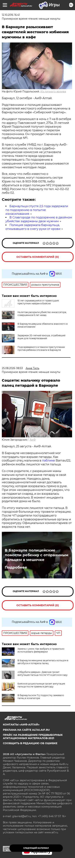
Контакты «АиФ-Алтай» (21, 724)
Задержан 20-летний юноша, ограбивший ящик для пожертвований (41, 337)
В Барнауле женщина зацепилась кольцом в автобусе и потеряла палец (42, 662)
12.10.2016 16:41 (11, 15)
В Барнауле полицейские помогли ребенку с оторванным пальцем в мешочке (36, 555)
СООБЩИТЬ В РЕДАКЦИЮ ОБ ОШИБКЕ (30, 743)
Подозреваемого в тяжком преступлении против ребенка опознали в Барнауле (41, 348)
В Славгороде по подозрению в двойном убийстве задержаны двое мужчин (38, 219)
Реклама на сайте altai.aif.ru (26, 729)
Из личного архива (53, 91)
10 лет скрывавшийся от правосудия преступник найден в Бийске (38, 302)
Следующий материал (36, 848)
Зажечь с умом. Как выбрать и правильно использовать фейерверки (40, 650)
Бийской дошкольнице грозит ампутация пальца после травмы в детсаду (41, 685)
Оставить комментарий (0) (37, 257)
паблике (49, 460)
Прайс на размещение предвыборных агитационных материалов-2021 (33, 736)
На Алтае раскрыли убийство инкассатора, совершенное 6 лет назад (42, 313)
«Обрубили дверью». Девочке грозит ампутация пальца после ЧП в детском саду (42, 673)
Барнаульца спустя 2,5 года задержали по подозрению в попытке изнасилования (36, 209)
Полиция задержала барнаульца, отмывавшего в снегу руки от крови (32, 227)
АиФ (33, 439)
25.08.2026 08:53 (12, 368)
